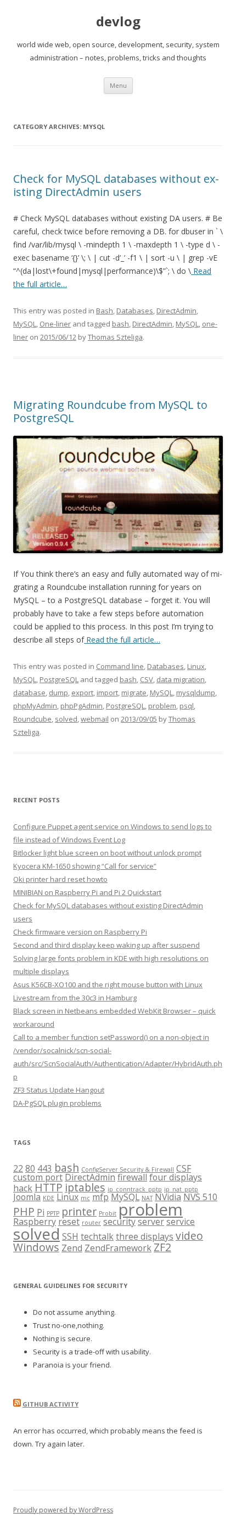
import (107, 693)
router (91, 1223)
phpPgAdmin (81, 706)
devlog (118, 21)
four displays (175, 1177)
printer (79, 1211)
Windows (36, 1247)
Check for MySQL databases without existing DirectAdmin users (116, 185)
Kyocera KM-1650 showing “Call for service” (84, 866)
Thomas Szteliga (115, 337)
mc (85, 1198)
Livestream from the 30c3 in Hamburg (75, 998)
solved (66, 719)
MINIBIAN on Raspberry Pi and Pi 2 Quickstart (87, 892)
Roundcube (32, 719)
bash (120, 324)
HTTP (49, 1187)
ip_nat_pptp (181, 1189)
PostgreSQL (59, 679)
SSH (70, 1236)
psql (186, 706)
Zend (71, 1248)
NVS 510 (200, 1197)
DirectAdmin (176, 311)
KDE (48, 1198)
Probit (107, 1213)
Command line (120, 666)
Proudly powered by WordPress (63, 1510)
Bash (104, 311)
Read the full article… (122, 639)
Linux (196, 666)
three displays (144, 1236)
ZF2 (162, 1247)
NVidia (168, 1197)
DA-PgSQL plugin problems (57, 1103)
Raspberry (34, 1222)
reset (69, 1222)
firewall (132, 1177)
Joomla (27, 1197)
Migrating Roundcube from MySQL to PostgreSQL (110, 411)
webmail (95, 719)
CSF (183, 1168)
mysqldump (195, 693)
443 (44, 1168)
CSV (146, 679)
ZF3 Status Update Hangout (58, 1090)
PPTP (53, 1213)
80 (30, 1168)
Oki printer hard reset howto (60, 879)
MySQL (24, 324)
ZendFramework (118, 1248)
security (119, 1222)
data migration (180, 679)
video (189, 1235)
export (82, 693)
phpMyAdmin (35, 706)
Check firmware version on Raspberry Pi (80, 932)
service (180, 1222)
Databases (134, 311)
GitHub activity (50, 1404)
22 (18, 1168)
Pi (40, 1212)
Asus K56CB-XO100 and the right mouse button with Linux (108, 984)
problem (162, 706)
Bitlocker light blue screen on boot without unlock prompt (107, 853)
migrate (134, 693)
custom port (38, 1177)
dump (58, 693)
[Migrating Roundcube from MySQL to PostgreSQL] (118, 550)
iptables (85, 1187)
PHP (24, 1211)
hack (22, 1188)
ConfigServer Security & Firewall (127, 1169)
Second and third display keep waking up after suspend (106, 945)
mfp (100, 1197)
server (151, 1222)
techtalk (97, 1236)
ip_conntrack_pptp (135, 1189)
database (29, 693)
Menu (118, 85)
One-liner (55, 324)
